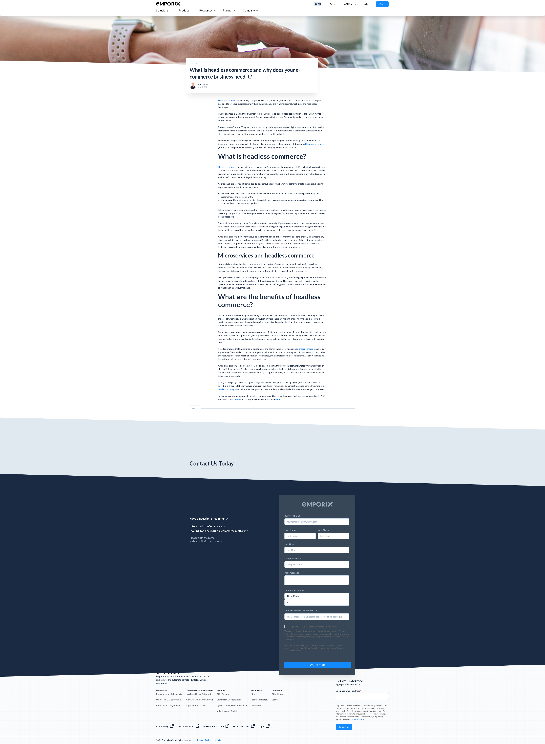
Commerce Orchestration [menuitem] (229, 699)
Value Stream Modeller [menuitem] (228, 711)
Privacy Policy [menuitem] (204, 740)
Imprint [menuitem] (218, 740)
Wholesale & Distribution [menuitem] (168, 699)
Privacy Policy (226, 366)
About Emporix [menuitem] (279, 694)
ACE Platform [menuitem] (223, 694)
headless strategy (226, 389)
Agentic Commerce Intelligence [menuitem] (232, 705)
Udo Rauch (203, 84)
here (277, 399)
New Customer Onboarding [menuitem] (199, 699)
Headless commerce (228, 100)
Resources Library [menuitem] (259, 699)
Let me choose (278, 379)
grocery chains (306, 348)
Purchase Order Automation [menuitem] (199, 694)
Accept (301, 379)
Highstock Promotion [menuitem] (196, 705)
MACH (195, 408)
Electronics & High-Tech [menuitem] (168, 705)
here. (237, 399)
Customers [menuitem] (256, 705)
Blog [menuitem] (253, 694)
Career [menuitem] (275, 699)
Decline (324, 379)
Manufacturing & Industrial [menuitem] (169, 694)
